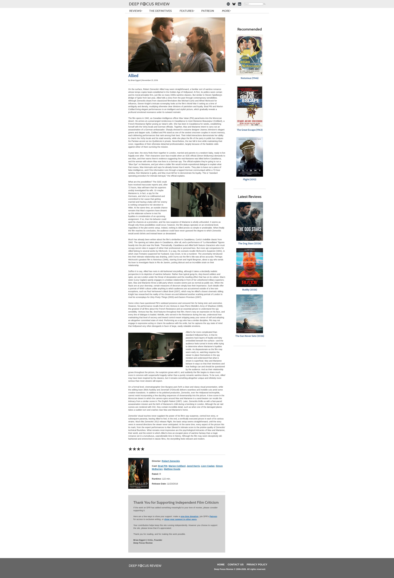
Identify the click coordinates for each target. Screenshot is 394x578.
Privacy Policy (257, 564)
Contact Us (236, 564)
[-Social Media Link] (228, 4)
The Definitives (160, 11)
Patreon (207, 11)
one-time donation (189, 516)
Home (221, 564)
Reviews (135, 11)
